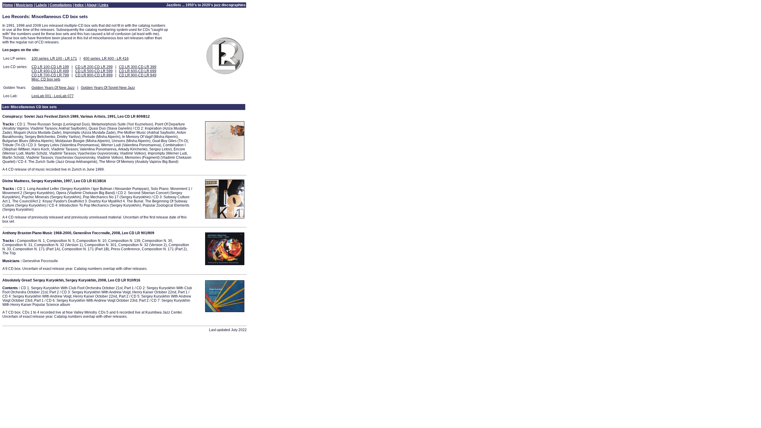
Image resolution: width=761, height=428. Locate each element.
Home (8, 5)
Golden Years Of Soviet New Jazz (108, 88)
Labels (41, 5)
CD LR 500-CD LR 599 (94, 71)
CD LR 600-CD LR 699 (137, 71)
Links (104, 5)
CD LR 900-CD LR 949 (137, 75)
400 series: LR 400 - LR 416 (106, 58)
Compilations (61, 5)
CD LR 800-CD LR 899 (94, 75)
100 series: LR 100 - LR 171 (54, 58)
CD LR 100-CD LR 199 (50, 67)
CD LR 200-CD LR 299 (94, 67)
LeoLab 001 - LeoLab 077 (53, 96)
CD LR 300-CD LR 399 (137, 67)
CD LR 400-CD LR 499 (50, 71)
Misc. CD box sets (46, 79)
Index (79, 5)
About (92, 5)
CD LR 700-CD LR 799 (50, 75)
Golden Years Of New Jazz (53, 88)
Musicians (24, 5)
